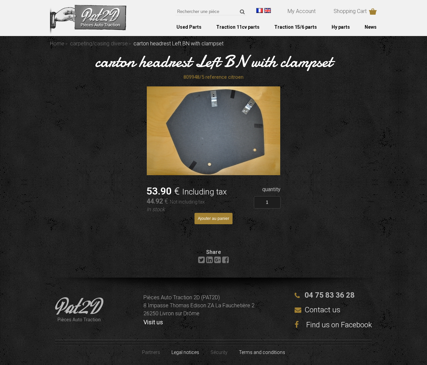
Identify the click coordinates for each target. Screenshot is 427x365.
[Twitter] (201, 261)
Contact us (322, 310)
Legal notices (185, 352)
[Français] (259, 10)
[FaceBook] (225, 261)
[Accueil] (79, 319)
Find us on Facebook (338, 325)
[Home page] (88, 33)
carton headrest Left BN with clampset (213, 61)
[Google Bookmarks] (217, 261)
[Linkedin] (209, 261)
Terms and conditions (262, 352)
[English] (267, 10)
